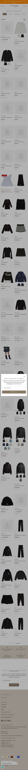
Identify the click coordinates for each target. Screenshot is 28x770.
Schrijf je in (14, 391)
